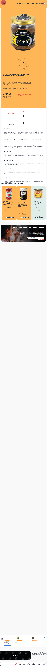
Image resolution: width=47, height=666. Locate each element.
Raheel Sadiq (22, 637)
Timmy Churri (37, 637)
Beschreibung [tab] (11, 113)
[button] (45, 663)
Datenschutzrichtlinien (40, 234)
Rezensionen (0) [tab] (12, 124)
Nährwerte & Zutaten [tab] (13, 120)
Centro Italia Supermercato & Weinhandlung (9, 639)
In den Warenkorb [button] (10, 217)
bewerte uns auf (7, 645)
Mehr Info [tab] (11, 117)
